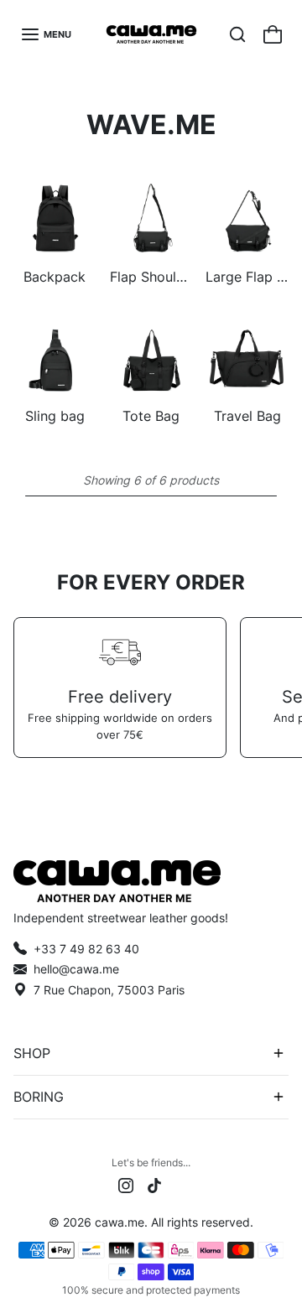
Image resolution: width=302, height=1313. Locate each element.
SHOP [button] (31, 1053)
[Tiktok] (154, 1184)
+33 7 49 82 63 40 (86, 949)
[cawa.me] (151, 34)
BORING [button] (38, 1096)
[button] (45, 34)
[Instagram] (126, 1184)
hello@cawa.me (76, 969)
